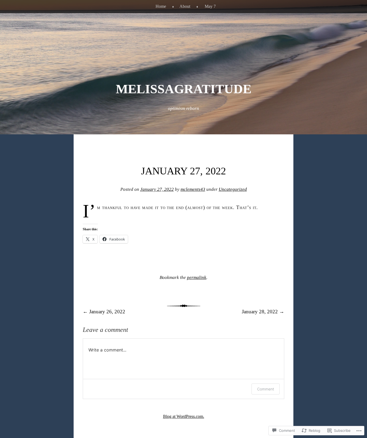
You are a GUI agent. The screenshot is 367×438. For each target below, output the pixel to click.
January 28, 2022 (263, 311)
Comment (265, 389)
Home (161, 6)
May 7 (210, 6)
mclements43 (193, 189)
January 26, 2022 (104, 311)
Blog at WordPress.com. (183, 416)
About (184, 6)
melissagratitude (183, 89)
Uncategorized (233, 189)
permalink (196, 277)
